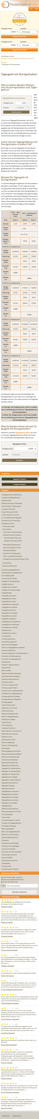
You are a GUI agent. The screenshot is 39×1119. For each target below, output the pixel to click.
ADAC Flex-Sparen (7, 976)
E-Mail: (3, 886)
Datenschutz (17, 1116)
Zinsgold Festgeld (7, 936)
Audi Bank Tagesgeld (8, 1033)
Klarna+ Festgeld (6, 1063)
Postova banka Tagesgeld (9, 950)
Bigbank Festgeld (6, 907)
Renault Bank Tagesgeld (9, 1045)
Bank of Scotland (6, 1108)
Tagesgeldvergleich (22, 432)
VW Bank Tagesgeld (7, 966)
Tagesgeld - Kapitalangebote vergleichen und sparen (17, 58)
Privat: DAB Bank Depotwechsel (12, 989)
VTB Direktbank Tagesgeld (10, 1003)
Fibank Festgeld (6, 1078)
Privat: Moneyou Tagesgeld (10, 1019)
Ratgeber (4, 62)
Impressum (6, 1116)
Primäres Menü (36, 9)
